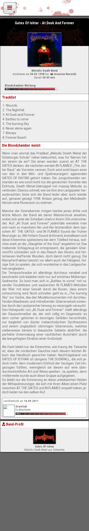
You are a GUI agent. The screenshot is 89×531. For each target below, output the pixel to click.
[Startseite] (44, 9)
